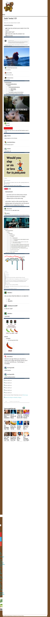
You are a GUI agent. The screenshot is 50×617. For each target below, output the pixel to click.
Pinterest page (25, 395)
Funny (14, 401)
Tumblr (6, 401)
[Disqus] (16, 461)
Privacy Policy (21, 615)
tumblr (19, 401)
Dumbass (11, 401)
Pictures (16, 401)
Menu (3, 14)
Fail (12, 401)
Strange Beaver (10, 615)
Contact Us (15, 615)
